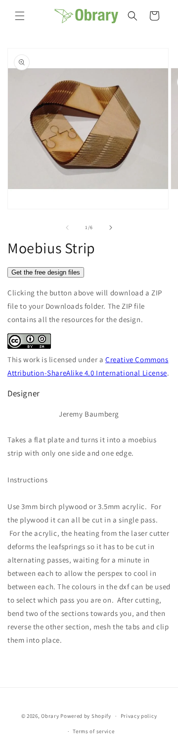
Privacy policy (139, 715)
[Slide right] (111, 227)
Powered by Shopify (85, 715)
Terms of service (93, 731)
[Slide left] (67, 227)
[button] (20, 16)
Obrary (50, 715)
